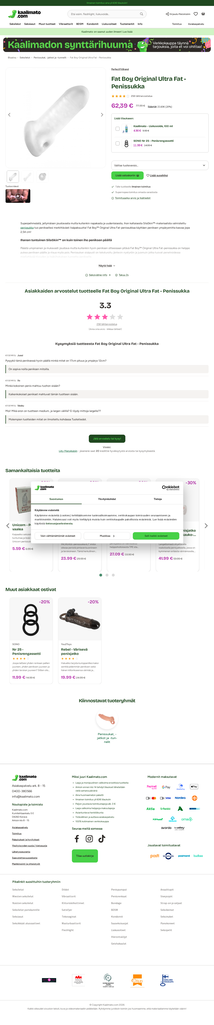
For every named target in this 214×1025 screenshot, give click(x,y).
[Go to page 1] (100, 575)
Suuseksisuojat (119, 923)
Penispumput (119, 889)
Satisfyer (67, 910)
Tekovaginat (69, 916)
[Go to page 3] (113, 575)
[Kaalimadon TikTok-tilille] (102, 839)
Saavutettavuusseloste (24, 858)
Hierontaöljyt (119, 937)
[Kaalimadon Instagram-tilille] (89, 839)
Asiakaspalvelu (196, 24)
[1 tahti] (113, 96)
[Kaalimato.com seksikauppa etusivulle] (36, 14)
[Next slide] (206, 526)
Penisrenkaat (119, 896)
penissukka (27, 227)
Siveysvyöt (167, 896)
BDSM (79, 23)
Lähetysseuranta (21, 852)
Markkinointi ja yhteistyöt (26, 864)
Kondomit (92, 23)
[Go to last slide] (8, 526)
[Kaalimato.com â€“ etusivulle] (24, 778)
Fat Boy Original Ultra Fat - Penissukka (148, 82)
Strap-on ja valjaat (171, 903)
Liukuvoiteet (109, 23)
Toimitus (177, 24)
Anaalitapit (167, 889)
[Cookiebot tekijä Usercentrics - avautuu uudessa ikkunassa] (164, 487)
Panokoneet (168, 923)
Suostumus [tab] (56, 499)
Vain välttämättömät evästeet (57, 535)
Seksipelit (166, 930)
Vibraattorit (66, 23)
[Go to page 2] (107, 575)
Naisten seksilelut (22, 903)
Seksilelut (15, 23)
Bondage (116, 903)
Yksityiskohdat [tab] (107, 499)
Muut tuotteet (47, 23)
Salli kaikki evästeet (156, 535)
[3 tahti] (120, 96)
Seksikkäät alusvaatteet (26, 923)
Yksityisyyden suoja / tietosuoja (29, 845)
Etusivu (12, 57)
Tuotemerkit (127, 23)
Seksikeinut (167, 910)
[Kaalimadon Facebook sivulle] (77, 839)
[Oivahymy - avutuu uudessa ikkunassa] (137, 980)
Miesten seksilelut (22, 896)
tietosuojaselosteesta (59, 523)
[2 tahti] (116, 96)
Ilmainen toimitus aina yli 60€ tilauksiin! (107, 3)
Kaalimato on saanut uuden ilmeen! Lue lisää (107, 31)
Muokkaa (105, 535)
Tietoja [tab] (158, 499)
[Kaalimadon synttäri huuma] (107, 45)
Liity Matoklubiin (68, 451)
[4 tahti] (124, 96)
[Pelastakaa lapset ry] (49, 980)
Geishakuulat (118, 943)
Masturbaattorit (71, 923)
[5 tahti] (128, 96)
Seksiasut (29, 23)
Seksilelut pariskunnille (26, 910)
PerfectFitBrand (120, 69)
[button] (141, 14)
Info (140, 23)
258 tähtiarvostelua (141, 96)
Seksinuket (167, 916)
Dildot (65, 889)
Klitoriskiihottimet (73, 903)
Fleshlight (68, 930)
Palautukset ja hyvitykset (25, 839)
